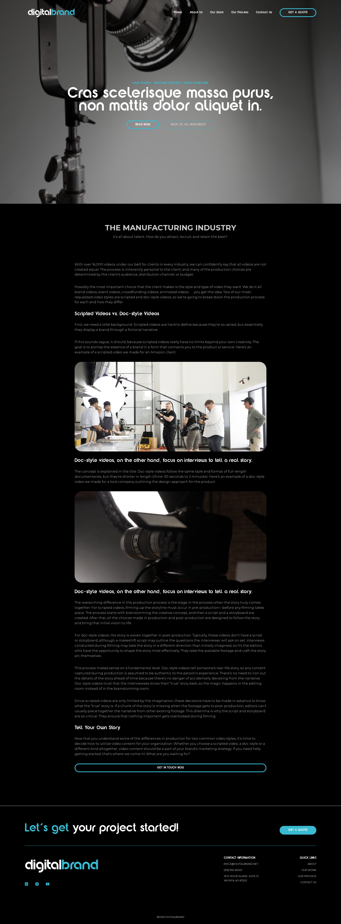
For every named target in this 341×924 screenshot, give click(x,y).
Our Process (239, 12)
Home (178, 12)
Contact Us (264, 12)
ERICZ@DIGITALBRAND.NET (241, 863)
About (311, 863)
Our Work (217, 12)
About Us (196, 12)
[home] (51, 12)
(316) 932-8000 (233, 870)
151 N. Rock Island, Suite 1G (241, 878)
